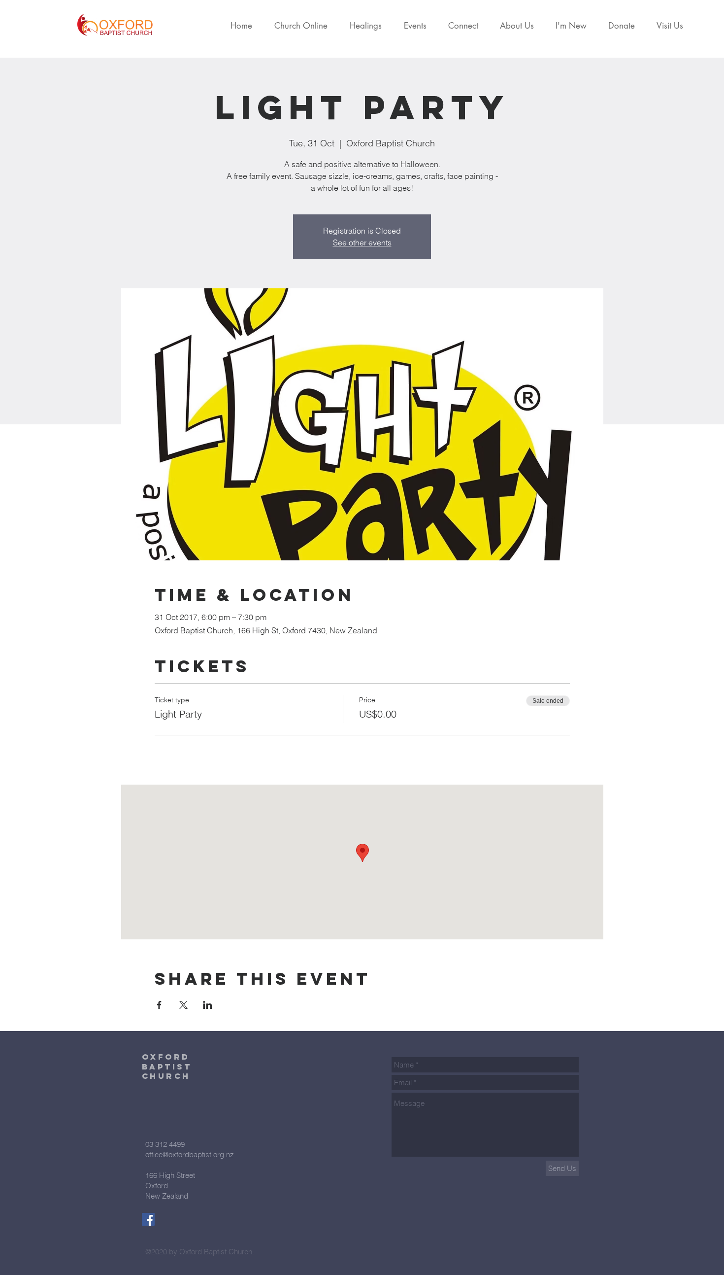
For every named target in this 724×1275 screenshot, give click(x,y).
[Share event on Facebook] (159, 1005)
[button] (304, 25)
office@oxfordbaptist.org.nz (189, 1154)
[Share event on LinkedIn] (207, 1005)
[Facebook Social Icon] (148, 1219)
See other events (362, 242)
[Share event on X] (183, 1005)
